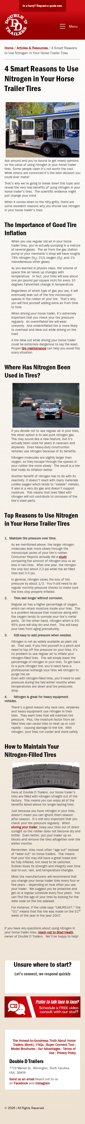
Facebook (21, 1083)
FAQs (40, 1044)
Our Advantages (49, 1049)
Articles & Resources (32, 48)
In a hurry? (43, 5)
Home (9, 48)
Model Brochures (23, 1049)
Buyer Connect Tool (60, 1044)
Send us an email (21, 1079)
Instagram (42, 1083)
